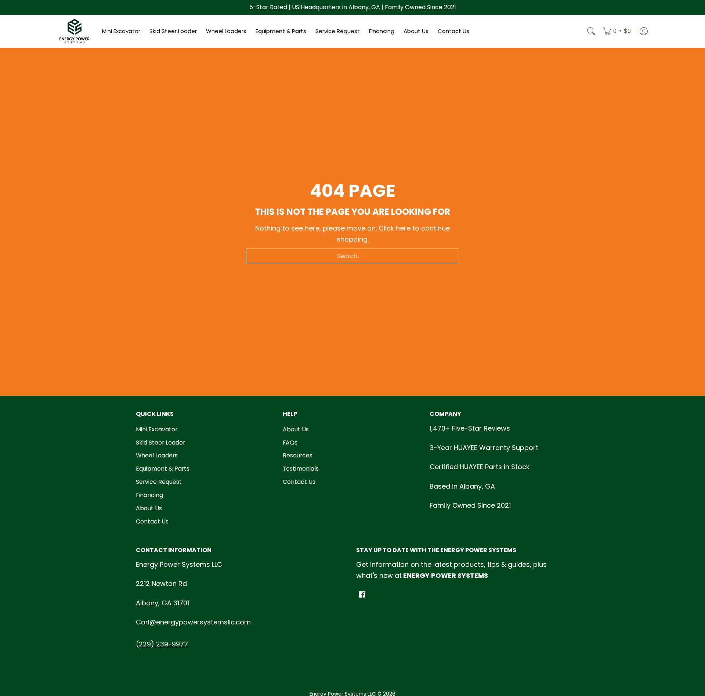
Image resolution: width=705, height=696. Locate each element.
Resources (297, 455)
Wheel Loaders (157, 455)
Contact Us (152, 521)
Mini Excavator (156, 429)
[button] (362, 595)
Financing (149, 495)
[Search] (591, 31)
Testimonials (301, 468)
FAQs (290, 442)
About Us (149, 508)
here (403, 228)
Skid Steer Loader (160, 442)
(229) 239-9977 (162, 644)
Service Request (159, 482)
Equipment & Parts (162, 468)
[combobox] (352, 256)
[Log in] (643, 31)
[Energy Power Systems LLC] (74, 31)
